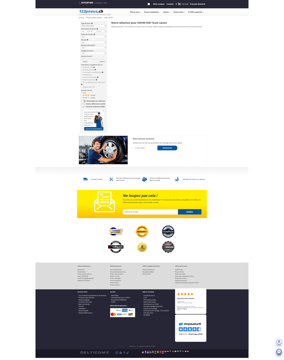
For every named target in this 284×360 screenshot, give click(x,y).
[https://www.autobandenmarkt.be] (173, 351)
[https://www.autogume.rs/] (163, 352)
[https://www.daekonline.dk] (158, 351)
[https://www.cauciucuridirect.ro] (145, 352)
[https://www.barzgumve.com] (150, 352)
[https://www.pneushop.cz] (178, 351)
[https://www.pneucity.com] (183, 351)
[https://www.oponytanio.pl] (143, 352)
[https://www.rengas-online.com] (175, 351)
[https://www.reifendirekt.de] (143, 351)
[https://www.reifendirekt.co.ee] (155, 352)
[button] (279, 341)
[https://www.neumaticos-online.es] (165, 351)
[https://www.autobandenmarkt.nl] (160, 351)
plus (178, 310)
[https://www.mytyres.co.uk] (163, 351)
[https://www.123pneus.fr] (145, 351)
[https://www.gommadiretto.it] (153, 351)
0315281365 (87, 2)
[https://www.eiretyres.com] (185, 351)
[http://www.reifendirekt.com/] (165, 352)
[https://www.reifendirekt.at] (168, 351)
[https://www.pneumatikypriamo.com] (180, 351)
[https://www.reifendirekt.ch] (148, 351)
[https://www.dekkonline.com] (155, 351)
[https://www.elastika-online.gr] (148, 352)
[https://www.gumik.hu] (188, 351)
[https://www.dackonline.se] (150, 351)
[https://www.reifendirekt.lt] (158, 352)
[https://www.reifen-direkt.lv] (160, 352)
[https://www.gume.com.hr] (153, 352)
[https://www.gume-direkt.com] (170, 351)
